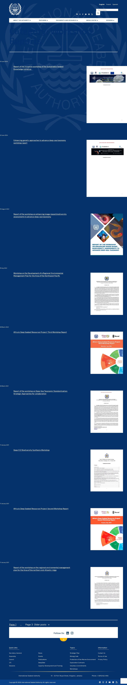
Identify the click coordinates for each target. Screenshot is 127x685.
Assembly (12, 656)
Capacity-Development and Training (50, 666)
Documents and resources (66, 20)
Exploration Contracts (77, 662)
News (40, 653)
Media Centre (91, 20)
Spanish (115, 4)
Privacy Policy (102, 659)
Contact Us (101, 653)
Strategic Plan (74, 653)
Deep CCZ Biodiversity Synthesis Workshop (31, 450)
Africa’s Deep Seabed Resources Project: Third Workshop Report (40, 332)
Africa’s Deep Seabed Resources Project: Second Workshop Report (40, 508)
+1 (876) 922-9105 (102, 676)
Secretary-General (15, 653)
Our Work (42, 20)
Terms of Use (102, 656)
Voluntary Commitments (78, 666)
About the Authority (21, 20)
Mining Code (74, 656)
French (108, 4)
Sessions (109, 20)
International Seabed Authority (31, 682)
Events (40, 656)
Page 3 (29, 624)
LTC (10, 662)
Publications (42, 659)
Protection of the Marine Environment (83, 659)
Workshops (74, 669)
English (102, 4)
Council (11, 659)
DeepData (41, 662)
